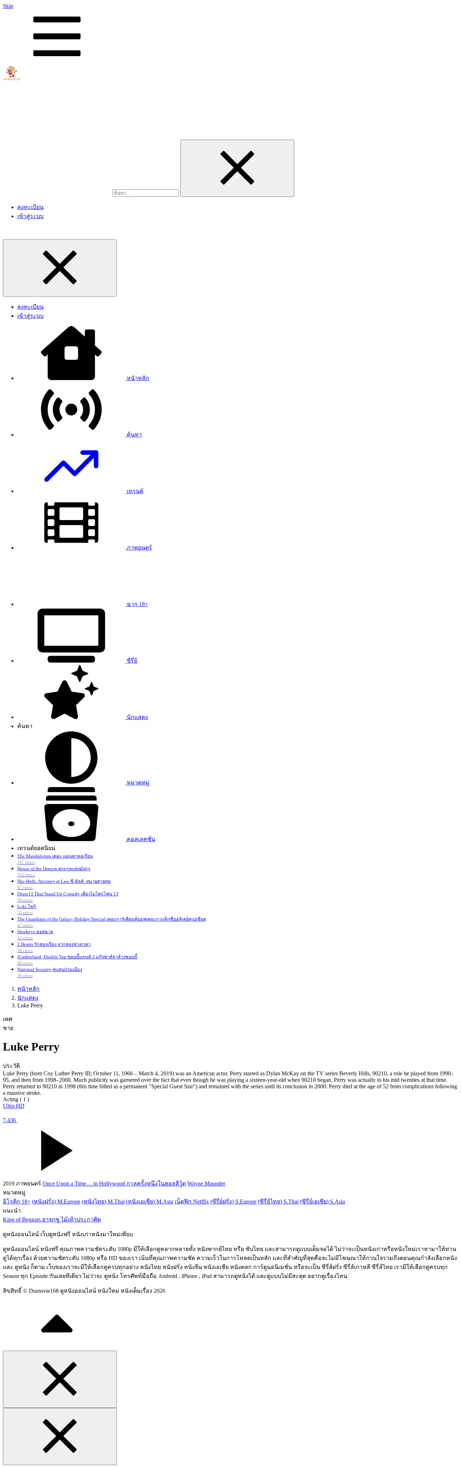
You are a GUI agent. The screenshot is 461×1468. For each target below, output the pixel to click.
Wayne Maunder (206, 1183)
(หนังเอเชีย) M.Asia (149, 1201)
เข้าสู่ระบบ (30, 216)
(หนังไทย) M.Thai (103, 1201)
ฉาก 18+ (136, 604)
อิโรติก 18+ (17, 1201)
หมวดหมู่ (137, 783)
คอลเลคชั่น (140, 839)
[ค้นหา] (57, 193)
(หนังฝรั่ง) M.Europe (56, 1201)
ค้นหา (133, 435)
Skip (8, 6)
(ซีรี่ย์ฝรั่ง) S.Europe (233, 1201)
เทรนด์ (134, 491)
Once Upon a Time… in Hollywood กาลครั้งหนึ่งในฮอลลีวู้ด (114, 1183)
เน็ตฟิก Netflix (192, 1201)
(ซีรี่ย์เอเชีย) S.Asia (322, 1201)
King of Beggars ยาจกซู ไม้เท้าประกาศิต (52, 1219)
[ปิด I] (237, 168)
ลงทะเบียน (30, 207)
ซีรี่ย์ (131, 661)
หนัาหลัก (137, 378)
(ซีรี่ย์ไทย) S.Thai (278, 1201)
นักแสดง (136, 717)
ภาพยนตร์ (138, 548)
